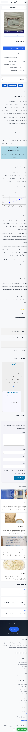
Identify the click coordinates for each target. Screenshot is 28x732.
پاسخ (13, 387)
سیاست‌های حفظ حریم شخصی (21, 676)
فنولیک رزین (24, 669)
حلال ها (25, 698)
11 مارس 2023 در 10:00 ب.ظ (13, 367)
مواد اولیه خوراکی (23, 687)
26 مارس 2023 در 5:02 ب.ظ (11, 396)
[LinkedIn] (22, 653)
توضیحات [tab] (20, 85)
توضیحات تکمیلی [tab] (12, 85)
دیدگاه (23, 432)
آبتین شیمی (14, 2)
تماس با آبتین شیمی (22, 729)
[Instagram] (25, 653)
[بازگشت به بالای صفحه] (14, 729)
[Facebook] (19, 653)
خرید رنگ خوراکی (23, 700)
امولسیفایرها (24, 694)
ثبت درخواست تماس (13, 35)
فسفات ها (25, 696)
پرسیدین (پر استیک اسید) (22, 664)
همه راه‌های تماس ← (23, 720)
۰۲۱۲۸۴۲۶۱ (23, 711)
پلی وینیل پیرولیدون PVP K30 (21, 662)
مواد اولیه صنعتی (23, 689)
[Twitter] (16, 653)
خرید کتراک (25, 671)
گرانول (21, 105)
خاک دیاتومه (24, 666)
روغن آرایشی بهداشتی (22, 703)
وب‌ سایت (23, 463)
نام (24, 449)
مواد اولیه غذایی (18, 7)
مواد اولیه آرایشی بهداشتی (22, 684)
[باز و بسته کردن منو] (25, 2)
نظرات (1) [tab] (5, 85)
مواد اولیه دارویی (23, 691)
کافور (26, 673)
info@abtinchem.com (21, 714)
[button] (14, 79)
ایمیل (23, 456)
